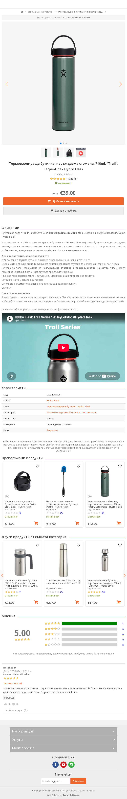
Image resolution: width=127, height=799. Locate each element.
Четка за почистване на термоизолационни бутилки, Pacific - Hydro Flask (62, 504)
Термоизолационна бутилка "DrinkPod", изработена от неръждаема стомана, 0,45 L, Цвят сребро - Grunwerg (21, 584)
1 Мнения (71, 178)
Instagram (71, 765)
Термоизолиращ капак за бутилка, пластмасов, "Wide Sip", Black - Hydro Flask (20, 504)
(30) (103, 592)
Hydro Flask (53, 400)
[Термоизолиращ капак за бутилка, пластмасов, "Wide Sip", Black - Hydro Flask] (22, 481)
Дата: (6, 671)
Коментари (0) (18, 710)
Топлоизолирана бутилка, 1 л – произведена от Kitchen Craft (63, 582)
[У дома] (22, 12)
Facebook (55, 765)
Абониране (78, 781)
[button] (6, 84)
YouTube (63, 765)
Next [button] (125, 575)
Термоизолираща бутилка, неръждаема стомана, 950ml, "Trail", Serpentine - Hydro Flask (105, 504)
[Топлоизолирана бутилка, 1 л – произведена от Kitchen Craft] (63, 560)
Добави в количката (65, 201)
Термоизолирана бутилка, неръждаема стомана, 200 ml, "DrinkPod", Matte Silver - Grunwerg (105, 584)
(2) (20, 592)
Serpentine (52, 430)
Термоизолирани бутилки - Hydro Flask (68, 406)
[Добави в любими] (37, 466)
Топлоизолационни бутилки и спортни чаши (72, 412)
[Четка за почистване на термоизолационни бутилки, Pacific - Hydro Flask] (63, 481)
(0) (20, 513)
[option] (22, 494)
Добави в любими (65, 210)
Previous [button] (2, 575)
